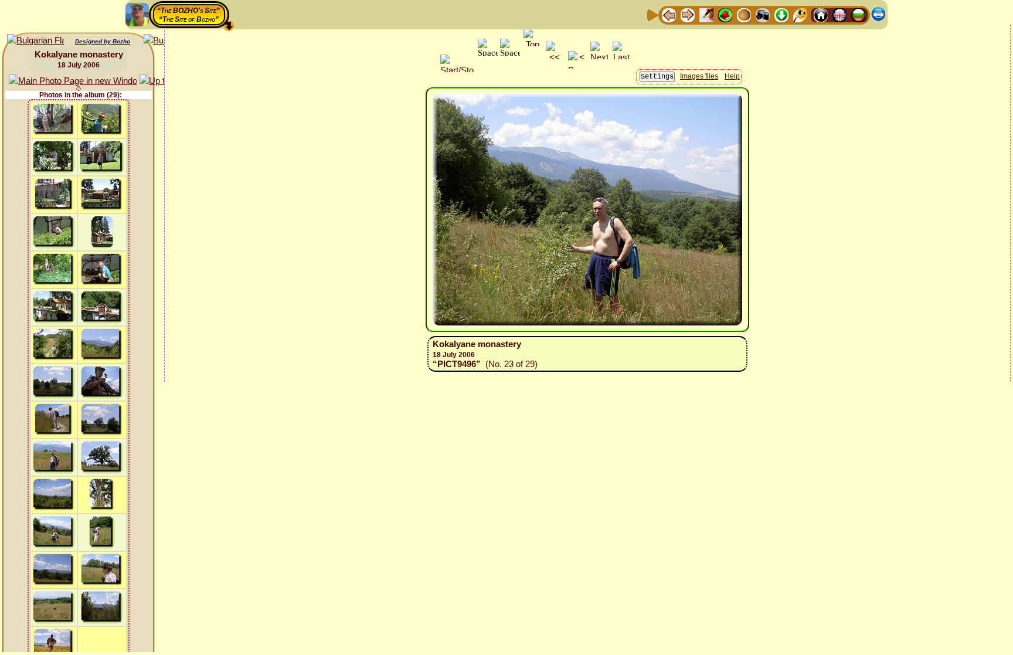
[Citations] (725, 14)
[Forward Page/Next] (688, 14)
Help (732, 76)
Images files (699, 76)
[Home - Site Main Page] (821, 14)
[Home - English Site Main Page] (839, 14)
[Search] (800, 14)
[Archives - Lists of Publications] (706, 14)
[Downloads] (781, 14)
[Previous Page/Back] (669, 14)
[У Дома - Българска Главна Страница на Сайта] (858, 14)
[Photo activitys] (763, 14)
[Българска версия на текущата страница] (35, 40)
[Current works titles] (744, 14)
